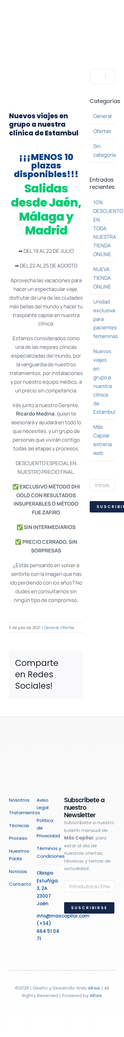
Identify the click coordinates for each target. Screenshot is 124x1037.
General (51, 627)
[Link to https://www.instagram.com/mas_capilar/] (44, 949)
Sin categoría (102, 150)
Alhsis (94, 988)
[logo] (20, 14)
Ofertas (67, 627)
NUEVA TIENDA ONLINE (102, 278)
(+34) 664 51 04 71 (48, 931)
